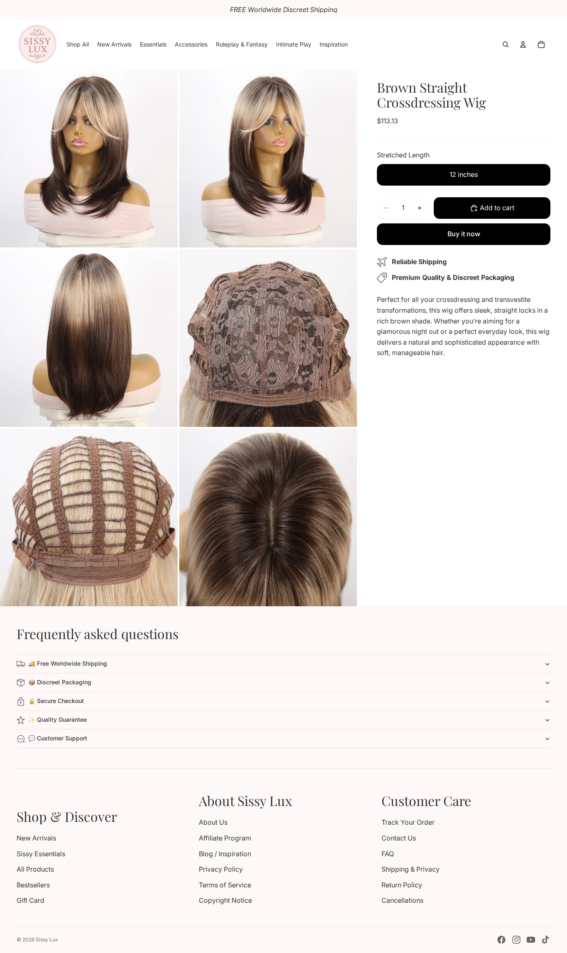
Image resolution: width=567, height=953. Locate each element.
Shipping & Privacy (410, 869)
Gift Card (30, 900)
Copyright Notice (225, 900)
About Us (213, 822)
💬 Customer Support (57, 738)
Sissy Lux (47, 939)
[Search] (505, 44)
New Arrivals (36, 838)
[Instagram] (516, 940)
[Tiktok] (545, 940)
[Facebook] (501, 940)
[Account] (523, 44)
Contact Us (398, 838)
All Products (35, 869)
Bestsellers (33, 885)
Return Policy (401, 885)
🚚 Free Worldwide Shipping (67, 663)
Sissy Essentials (41, 854)
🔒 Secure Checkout (56, 700)
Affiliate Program (225, 838)
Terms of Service (225, 885)
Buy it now (463, 234)
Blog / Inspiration (225, 854)
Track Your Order (408, 822)
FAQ (387, 854)
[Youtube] (531, 940)
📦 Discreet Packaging (59, 682)
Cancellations (402, 900)
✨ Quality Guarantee (57, 719)
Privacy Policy (221, 869)
